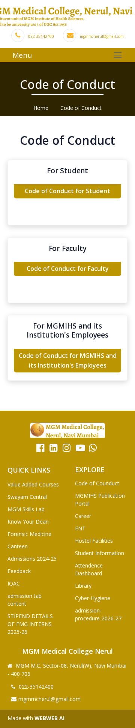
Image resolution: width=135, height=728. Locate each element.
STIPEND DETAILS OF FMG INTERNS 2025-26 (30, 623)
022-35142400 (41, 36)
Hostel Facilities (94, 540)
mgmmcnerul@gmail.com (102, 36)
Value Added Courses (33, 484)
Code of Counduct (97, 483)
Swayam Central (27, 496)
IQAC (14, 583)
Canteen (18, 546)
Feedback (19, 571)
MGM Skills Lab (26, 509)
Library (83, 585)
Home (40, 107)
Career (83, 515)
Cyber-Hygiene (92, 598)
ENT (80, 528)
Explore (90, 469)
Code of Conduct (81, 107)
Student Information (99, 553)
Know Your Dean (28, 521)
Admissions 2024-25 (32, 558)
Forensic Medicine (29, 533)
